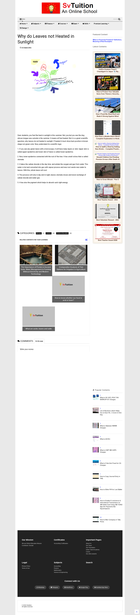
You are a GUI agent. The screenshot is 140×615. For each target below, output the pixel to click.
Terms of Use (26, 568)
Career (88, 552)
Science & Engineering (61, 572)
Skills (86, 24)
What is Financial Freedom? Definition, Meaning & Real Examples (107, 40)
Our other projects (91, 554)
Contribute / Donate (27, 545)
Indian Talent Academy (92, 549)
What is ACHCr (105, 439)
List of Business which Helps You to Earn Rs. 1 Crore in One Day (111, 413)
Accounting (57, 566)
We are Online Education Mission (32, 543)
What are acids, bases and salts (39, 329)
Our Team (89, 545)
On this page (39, 341)
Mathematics (57, 570)
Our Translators (90, 547)
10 (101, 517)
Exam (75, 24)
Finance (50, 24)
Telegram (55, 587)
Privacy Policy (26, 566)
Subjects (36, 24)
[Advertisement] (37, 117)
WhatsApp (41, 587)
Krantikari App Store (102, 587)
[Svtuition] (70, 14)
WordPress (69, 587)
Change (24, 28)
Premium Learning (100, 24)
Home (23, 24)
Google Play (84, 587)
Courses (63, 24)
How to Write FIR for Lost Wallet (111, 489)
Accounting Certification (61, 543)
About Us (88, 543)
